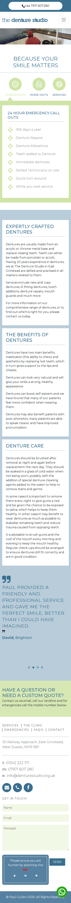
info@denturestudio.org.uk (31, 775)
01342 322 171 (17, 763)
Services (10, 725)
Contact (56, 730)
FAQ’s (38, 730)
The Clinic (33, 725)
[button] (29, 667)
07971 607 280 (20, 769)
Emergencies (16, 730)
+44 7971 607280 (37, 6)
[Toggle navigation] (64, 19)
